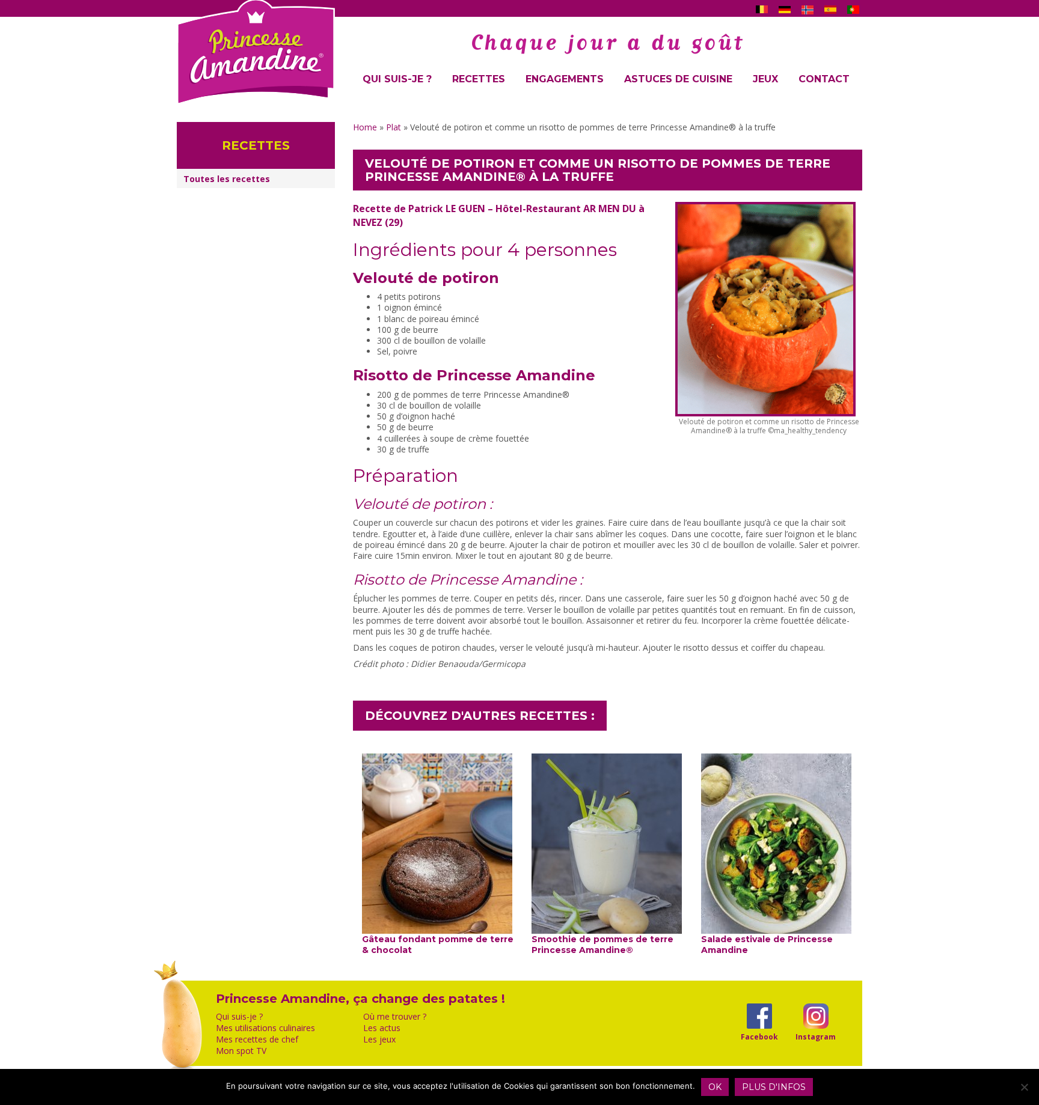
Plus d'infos (774, 1087)
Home (365, 127)
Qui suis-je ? (397, 79)
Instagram (815, 1036)
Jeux (765, 79)
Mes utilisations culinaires (265, 1028)
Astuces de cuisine (678, 79)
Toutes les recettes (226, 178)
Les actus (381, 1028)
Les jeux (379, 1039)
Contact (824, 79)
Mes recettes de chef (257, 1039)
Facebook (759, 1036)
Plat (393, 127)
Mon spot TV (241, 1051)
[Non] (1024, 1087)
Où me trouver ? (394, 1016)
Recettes (478, 79)
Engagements (565, 79)
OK (715, 1087)
